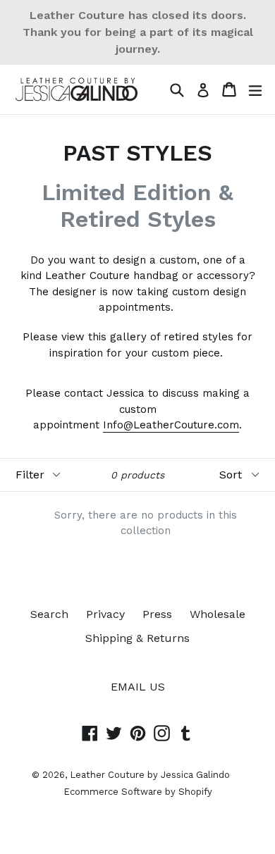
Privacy (105, 614)
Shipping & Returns (137, 638)
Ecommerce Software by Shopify (137, 791)
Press (157, 614)
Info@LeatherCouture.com (171, 425)
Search (49, 614)
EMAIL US (138, 686)
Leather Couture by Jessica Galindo (150, 774)
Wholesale (217, 614)
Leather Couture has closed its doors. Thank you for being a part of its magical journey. (138, 32)
